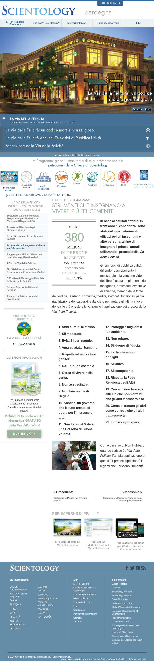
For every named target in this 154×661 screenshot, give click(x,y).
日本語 (13, 613)
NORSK (41, 590)
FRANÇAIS (15, 604)
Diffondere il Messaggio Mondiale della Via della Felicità (25, 280)
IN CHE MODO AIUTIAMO (26, 195)
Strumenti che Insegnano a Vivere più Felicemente (25, 247)
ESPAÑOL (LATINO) (47, 598)
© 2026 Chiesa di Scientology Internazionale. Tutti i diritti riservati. (39, 657)
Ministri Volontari (76, 23)
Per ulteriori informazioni (85, 614)
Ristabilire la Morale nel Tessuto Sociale (25, 237)
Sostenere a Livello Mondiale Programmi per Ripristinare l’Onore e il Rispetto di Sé (23, 218)
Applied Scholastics (43, 187)
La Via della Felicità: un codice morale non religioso (49, 130)
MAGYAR (42, 587)
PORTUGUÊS (44, 617)
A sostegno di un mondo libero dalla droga (126, 626)
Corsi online (79, 610)
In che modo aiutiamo (9, 188)
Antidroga (92, 185)
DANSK (13, 600)
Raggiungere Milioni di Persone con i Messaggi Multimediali (24, 256)
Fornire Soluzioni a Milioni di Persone (22, 288)
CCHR (124, 185)
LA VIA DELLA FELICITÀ (57, 195)
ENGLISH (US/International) (18, 588)
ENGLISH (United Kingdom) (18, 595)
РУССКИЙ (15, 617)
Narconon (77, 183)
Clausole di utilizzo (118, 659)
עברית (13, 608)
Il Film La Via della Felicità (21, 263)
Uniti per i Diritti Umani (122, 632)
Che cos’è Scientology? (46, 23)
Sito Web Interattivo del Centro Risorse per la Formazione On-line (26, 271)
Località (77, 621)
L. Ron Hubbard (81, 584)
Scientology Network (122, 591)
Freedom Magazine (121, 618)
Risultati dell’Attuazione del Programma (22, 298)
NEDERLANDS (17, 624)
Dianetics (116, 587)
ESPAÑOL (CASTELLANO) (45, 603)
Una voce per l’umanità (84, 594)
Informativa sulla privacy (72, 659)
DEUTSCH (15, 628)
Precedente (64, 155)
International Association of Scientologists (125, 612)
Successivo (90, 155)
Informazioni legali (137, 659)
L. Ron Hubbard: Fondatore (15, 23)
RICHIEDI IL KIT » (24, 434)
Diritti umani (108, 185)
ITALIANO (42, 613)
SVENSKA (42, 594)
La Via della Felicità (26, 186)
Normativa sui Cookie (96, 659)
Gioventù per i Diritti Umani (125, 636)
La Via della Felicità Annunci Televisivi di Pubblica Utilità (53, 138)
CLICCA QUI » (24, 344)
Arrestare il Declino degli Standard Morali (21, 229)
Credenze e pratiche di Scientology (84, 589)
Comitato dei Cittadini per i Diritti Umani (127, 641)
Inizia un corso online (122, 603)
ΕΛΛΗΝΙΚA (42, 609)
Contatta (77, 618)
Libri (138, 23)
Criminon (61, 186)
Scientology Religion (121, 595)
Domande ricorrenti (108, 23)
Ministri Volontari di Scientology (127, 607)
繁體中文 (14, 620)
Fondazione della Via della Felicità (34, 146)
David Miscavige (120, 599)
